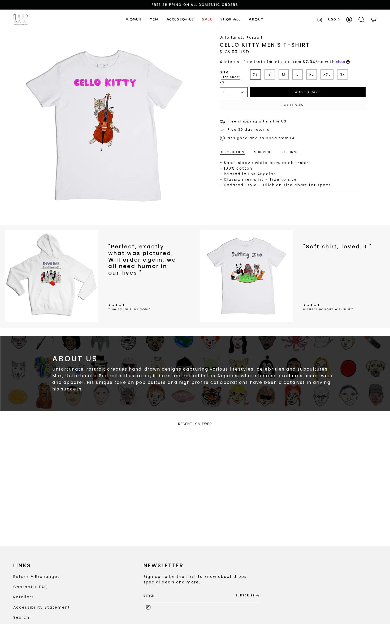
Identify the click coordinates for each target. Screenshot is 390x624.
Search (21, 617)
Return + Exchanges (36, 576)
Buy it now (292, 105)
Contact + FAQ (30, 587)
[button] (134, 20)
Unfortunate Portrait (241, 37)
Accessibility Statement (41, 607)
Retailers (23, 597)
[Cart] (373, 19)
